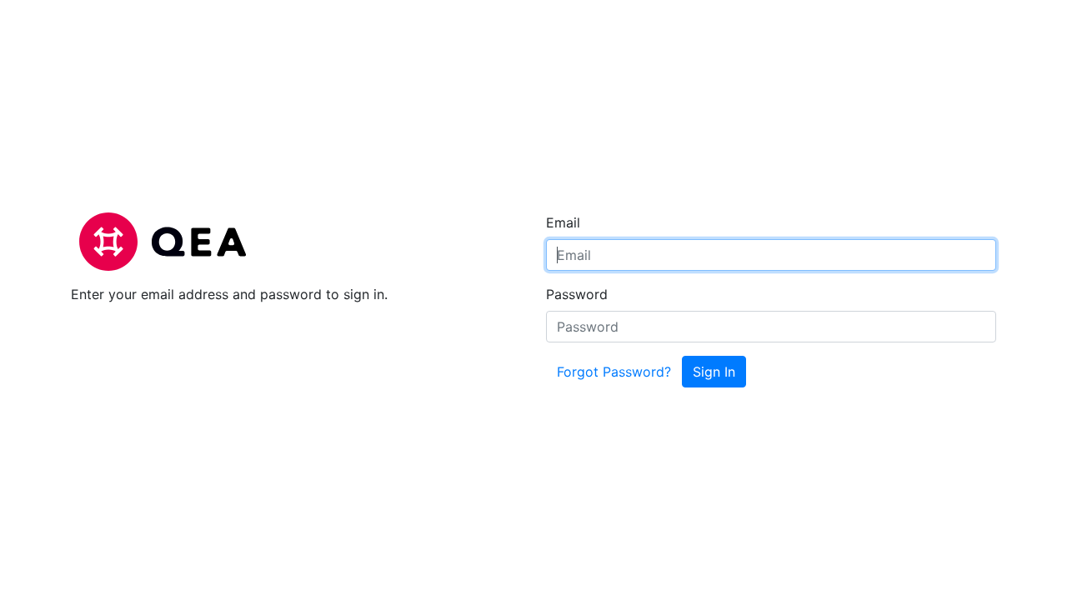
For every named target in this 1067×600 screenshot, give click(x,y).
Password (577, 294)
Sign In (714, 371)
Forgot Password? (614, 371)
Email (563, 222)
